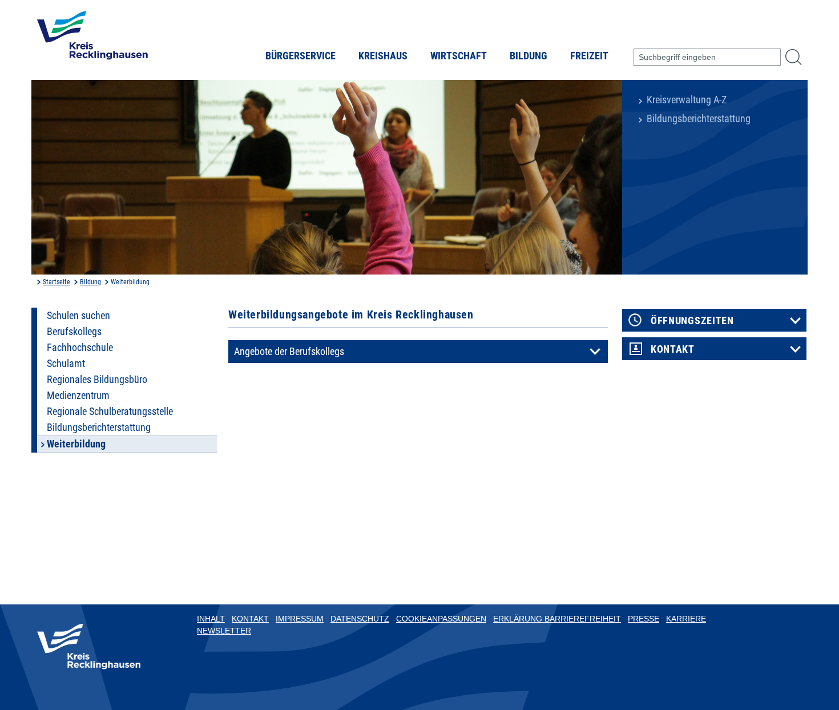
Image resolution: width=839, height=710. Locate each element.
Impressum (300, 618)
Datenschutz (359, 618)
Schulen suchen (78, 315)
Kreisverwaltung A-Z (687, 100)
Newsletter (224, 630)
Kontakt (673, 349)
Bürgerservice (300, 56)
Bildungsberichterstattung (699, 118)
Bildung (528, 56)
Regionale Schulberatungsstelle (110, 411)
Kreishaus (383, 56)
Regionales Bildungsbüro (97, 379)
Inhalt (211, 618)
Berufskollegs (74, 331)
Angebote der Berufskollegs (289, 351)
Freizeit (589, 56)
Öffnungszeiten (692, 320)
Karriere (686, 618)
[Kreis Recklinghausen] (92, 39)
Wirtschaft (458, 56)
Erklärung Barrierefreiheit (557, 618)
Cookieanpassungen (441, 618)
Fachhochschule (80, 347)
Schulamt (66, 363)
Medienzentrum (78, 395)
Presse (643, 618)
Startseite (56, 282)
